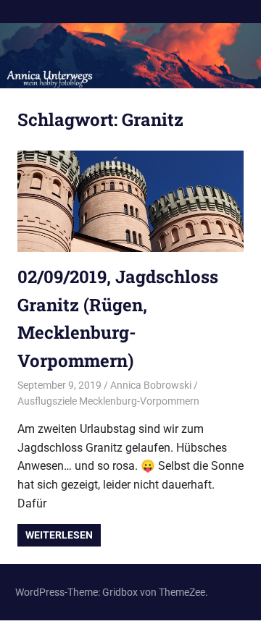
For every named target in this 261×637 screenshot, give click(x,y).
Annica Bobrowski (150, 385)
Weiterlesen (59, 535)
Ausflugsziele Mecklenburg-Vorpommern (108, 401)
